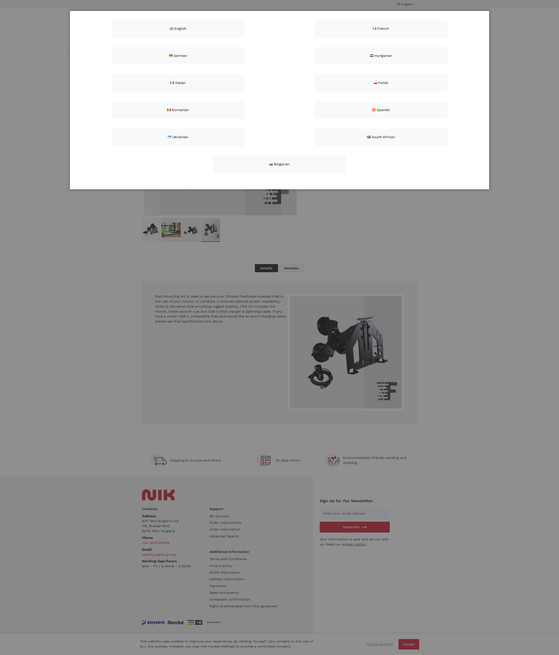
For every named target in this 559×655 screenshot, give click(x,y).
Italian (180, 83)
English (179, 28)
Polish (382, 83)
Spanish (383, 110)
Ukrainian (179, 137)
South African (383, 137)
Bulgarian (281, 164)
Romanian (180, 110)
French (382, 28)
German (180, 56)
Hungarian (382, 56)
